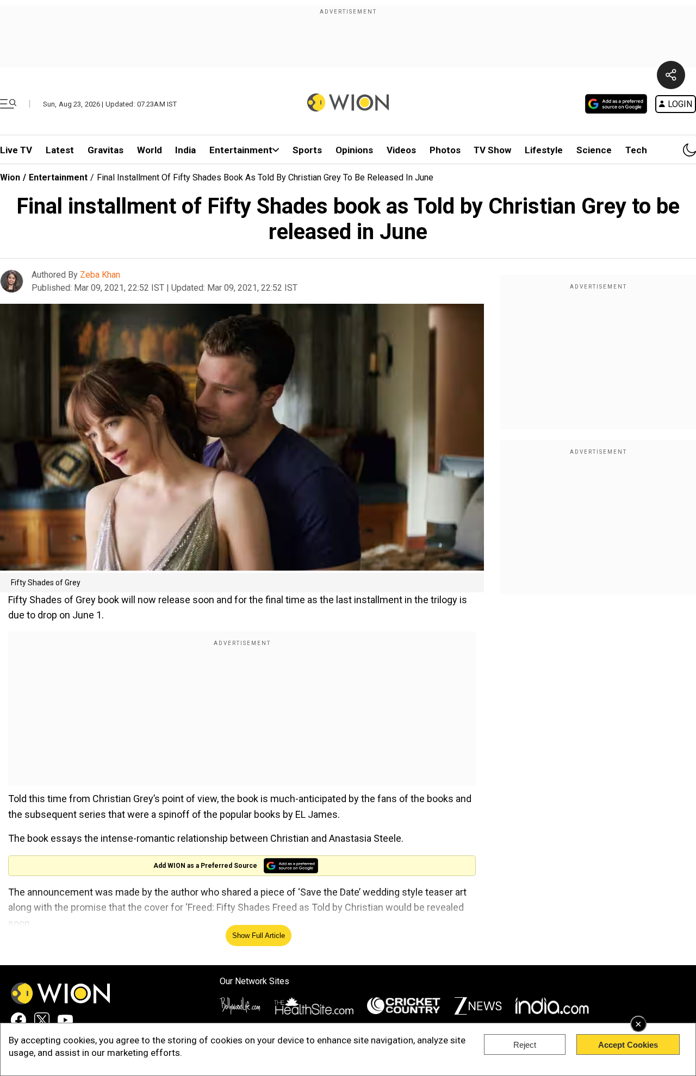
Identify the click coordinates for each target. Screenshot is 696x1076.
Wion (10, 177)
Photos (445, 150)
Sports (307, 150)
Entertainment (240, 150)
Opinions (354, 150)
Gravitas (105, 150)
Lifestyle (544, 150)
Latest (60, 150)
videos (401, 150)
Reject (524, 1044)
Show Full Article (258, 935)
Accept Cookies (628, 1044)
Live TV (16, 150)
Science (594, 150)
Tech (636, 150)
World (149, 150)
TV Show (492, 150)
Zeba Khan (100, 275)
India (185, 150)
